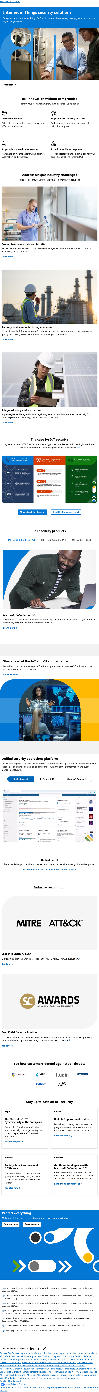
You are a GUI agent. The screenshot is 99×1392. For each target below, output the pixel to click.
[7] (3, 1330)
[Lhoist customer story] (40, 1074)
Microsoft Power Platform (62, 1375)
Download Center (83, 1356)
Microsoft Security (21, 1368)
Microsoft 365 (58, 1368)
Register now (11, 1187)
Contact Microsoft (34, 1387)
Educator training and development (17, 1365)
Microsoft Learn (57, 1371)
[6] (3, 1325)
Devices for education (10, 1362)
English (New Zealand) (11, 1381)
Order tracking (40, 1359)
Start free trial (32, 1224)
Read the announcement (67, 1183)
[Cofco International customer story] (19, 1074)
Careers (17, 1378)
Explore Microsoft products (27, 1356)
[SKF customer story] (40, 1083)
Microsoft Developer (38, 1371)
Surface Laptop (19, 1353)
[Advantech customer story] (84, 1074)
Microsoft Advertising (75, 1368)
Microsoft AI (6, 1368)
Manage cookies (59, 1387)
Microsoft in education (83, 1359)
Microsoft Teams (19, 1371)
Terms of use (73, 1387)
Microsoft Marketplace (38, 1375)
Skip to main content (10, 1)
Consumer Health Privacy (12, 1387)
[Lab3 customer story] (62, 1083)
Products (8, 84)
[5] (3, 1318)
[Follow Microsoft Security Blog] (44, 1348)
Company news (28, 1378)
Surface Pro (5, 1353)
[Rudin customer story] (62, 1074)
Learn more (7, 256)
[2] (3, 1295)
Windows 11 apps (50, 1356)
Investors (61, 1378)
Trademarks (86, 1387)
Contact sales (11, 1224)
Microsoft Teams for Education (37, 1362)
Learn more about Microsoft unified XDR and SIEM (48, 869)
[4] (3, 1310)
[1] (3, 1288)
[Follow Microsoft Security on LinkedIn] (32, 1348)
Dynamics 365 (44, 1368)
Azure (34, 1368)
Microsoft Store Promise (60, 1359)
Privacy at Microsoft (46, 1378)
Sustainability (72, 1378)
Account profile (66, 1356)
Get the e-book (10, 674)
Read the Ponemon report (65, 512)
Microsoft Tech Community (13, 1375)
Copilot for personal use (85, 1353)
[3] (3, 1303)
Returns (28, 1359)
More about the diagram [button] (32, 512)
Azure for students (75, 1365)
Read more (7, 964)
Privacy (46, 1387)
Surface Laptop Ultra (37, 1353)
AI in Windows (7, 1356)
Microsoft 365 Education (64, 1362)
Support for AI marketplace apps (81, 1371)
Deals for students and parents (50, 1365)
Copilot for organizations (60, 1353)
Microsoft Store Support (12, 1359)
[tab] (21, 540)
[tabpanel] (49, 592)
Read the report (13, 1141)
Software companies (86, 1375)
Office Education (85, 1362)
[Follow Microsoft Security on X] (38, 1348)
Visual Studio (6, 1378)
